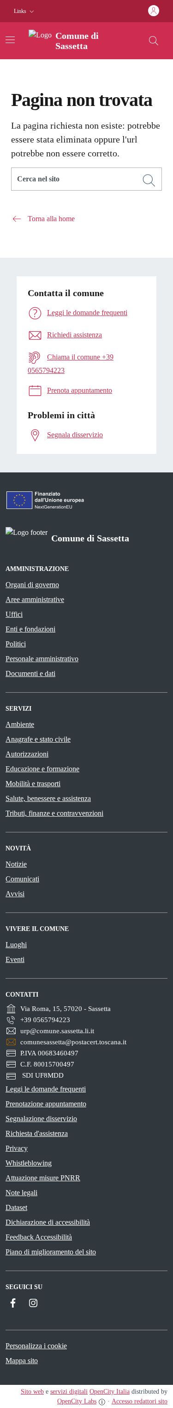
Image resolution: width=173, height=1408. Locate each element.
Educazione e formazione (42, 769)
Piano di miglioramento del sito (51, 1252)
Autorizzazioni (27, 754)
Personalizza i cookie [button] (36, 1346)
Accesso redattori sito (139, 1401)
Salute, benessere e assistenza (48, 798)
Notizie (16, 864)
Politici (16, 644)
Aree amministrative (35, 599)
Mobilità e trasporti (33, 784)
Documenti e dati (30, 673)
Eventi (15, 959)
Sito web (32, 1391)
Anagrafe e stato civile (38, 739)
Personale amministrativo (42, 659)
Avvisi (15, 894)
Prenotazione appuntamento (46, 1104)
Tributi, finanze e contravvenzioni (54, 813)
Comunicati (22, 879)
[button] (25, 11)
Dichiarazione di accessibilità (48, 1222)
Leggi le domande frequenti (46, 1089)
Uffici (14, 614)
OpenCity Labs (76, 1401)
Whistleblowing (29, 1163)
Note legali (21, 1193)
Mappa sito (22, 1361)
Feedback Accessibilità (39, 1237)
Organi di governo (32, 585)
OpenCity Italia (109, 1391)
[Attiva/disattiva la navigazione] (10, 39)
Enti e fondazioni (30, 629)
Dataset (16, 1207)
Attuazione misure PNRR (43, 1178)
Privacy (17, 1148)
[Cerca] (149, 180)
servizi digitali (69, 1391)
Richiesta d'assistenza (37, 1133)
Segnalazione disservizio (41, 1119)
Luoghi (16, 945)
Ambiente (20, 724)
